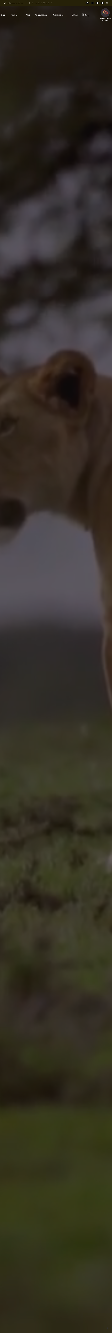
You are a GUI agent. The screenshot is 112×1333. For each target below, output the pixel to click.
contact (75, 15)
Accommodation (41, 15)
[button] (15, 15)
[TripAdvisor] (107, 3)
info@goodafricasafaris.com (16, 3)
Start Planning (85, 15)
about (28, 15)
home (3, 15)
